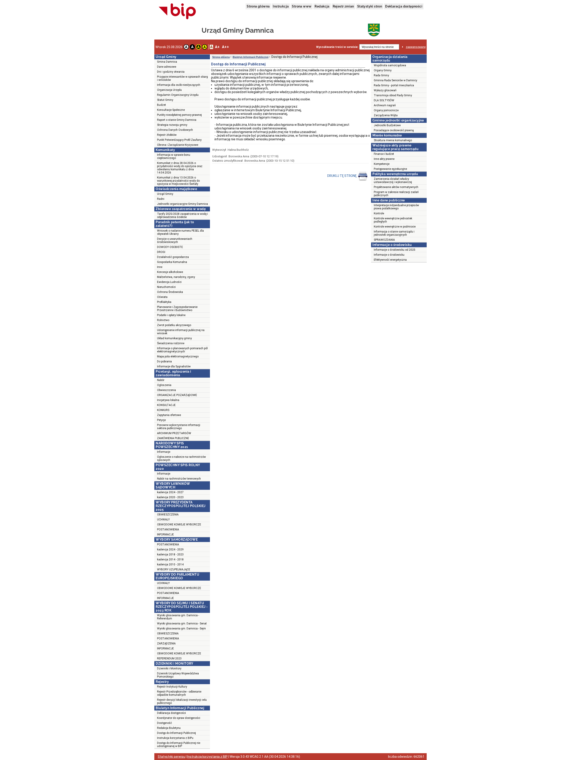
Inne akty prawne (384, 159)
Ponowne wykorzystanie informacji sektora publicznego (178, 426)
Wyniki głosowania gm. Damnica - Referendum (178, 617)
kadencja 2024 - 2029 (170, 549)
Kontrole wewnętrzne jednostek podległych (393, 220)
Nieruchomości (166, 287)
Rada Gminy (381, 75)
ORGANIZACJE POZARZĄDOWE (177, 395)
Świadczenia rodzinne (170, 343)
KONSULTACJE (166, 405)
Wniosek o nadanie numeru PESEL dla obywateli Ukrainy (180, 232)
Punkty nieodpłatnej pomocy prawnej (179, 114)
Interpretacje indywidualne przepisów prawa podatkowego (396, 207)
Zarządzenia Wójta (386, 115)
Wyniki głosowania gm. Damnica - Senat (182, 623)
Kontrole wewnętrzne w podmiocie (395, 226)
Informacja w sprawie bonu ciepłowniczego (173, 156)
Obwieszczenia (166, 390)
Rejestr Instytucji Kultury (172, 686)
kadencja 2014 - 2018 (170, 559)
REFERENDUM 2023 (169, 658)
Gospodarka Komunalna (172, 262)
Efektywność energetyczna (390, 259)
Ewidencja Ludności (169, 282)
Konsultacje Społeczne (171, 109)
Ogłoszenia (164, 385)
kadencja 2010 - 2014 (170, 564)
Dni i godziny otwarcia (171, 71)
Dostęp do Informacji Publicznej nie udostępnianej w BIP (178, 744)
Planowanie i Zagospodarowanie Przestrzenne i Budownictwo (177, 308)
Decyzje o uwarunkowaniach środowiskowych (174, 240)
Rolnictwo (163, 320)
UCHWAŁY (163, 519)
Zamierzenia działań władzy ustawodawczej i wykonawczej (393, 180)
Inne (159, 267)
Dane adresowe (166, 66)
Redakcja (322, 6)
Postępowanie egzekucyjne (390, 169)
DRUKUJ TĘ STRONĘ (342, 176)
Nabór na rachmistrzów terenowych (179, 478)
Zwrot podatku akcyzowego (174, 325)
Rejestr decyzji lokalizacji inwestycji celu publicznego (182, 701)
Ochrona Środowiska (170, 292)
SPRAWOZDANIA (384, 239)
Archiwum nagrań (385, 105)
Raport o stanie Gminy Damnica (176, 119)
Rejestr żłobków (167, 134)
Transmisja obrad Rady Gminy (393, 95)
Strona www (301, 6)
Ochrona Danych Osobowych (175, 129)
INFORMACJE (165, 534)
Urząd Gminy (165, 194)
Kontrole (379, 213)
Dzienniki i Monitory (169, 668)
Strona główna (258, 6)
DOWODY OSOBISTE (170, 247)
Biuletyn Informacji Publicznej (250, 57)
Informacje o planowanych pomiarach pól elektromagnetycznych (182, 350)
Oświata (162, 297)
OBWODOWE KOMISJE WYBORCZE (179, 524)
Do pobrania (164, 361)
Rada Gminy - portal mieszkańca (394, 85)
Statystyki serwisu (171, 756)
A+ (217, 47)
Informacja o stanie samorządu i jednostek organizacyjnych (394, 233)
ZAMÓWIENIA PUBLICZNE (173, 438)
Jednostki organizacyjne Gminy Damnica (182, 203)
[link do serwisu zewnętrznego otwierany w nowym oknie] (177, 11)
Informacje (163, 451)
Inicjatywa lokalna (168, 400)
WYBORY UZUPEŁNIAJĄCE (173, 569)
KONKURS (163, 410)
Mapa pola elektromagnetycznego (178, 356)
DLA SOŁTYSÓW (384, 100)
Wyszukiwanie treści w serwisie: (337, 47)
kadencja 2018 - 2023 (170, 554)
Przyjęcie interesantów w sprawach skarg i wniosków (182, 78)
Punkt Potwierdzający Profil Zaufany (179, 139)
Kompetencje (381, 164)
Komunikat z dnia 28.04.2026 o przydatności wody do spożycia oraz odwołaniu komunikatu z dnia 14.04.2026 (179, 167)
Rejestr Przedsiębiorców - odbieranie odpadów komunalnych (179, 693)
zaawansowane (416, 47)
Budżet (161, 104)
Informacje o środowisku (389, 254)
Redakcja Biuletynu (169, 728)
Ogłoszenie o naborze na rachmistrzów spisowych (181, 458)
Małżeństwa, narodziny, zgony (176, 277)
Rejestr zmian (343, 6)
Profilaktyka (164, 302)
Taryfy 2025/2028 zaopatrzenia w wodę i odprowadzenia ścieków (182, 215)
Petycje (161, 420)
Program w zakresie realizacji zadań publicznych (396, 194)
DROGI (161, 252)
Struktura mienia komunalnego (393, 140)
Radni (160, 199)
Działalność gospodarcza (173, 257)
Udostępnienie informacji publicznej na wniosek (180, 332)
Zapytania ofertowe (169, 415)
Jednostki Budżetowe (387, 125)
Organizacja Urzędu (169, 90)
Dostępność (164, 723)
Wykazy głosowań (385, 90)
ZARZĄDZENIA (166, 643)
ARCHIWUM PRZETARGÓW (174, 433)
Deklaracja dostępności (403, 6)
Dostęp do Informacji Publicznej (176, 733)
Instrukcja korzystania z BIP (207, 756)
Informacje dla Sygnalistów (174, 366)
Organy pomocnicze (386, 110)
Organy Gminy (382, 70)
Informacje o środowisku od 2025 (394, 249)
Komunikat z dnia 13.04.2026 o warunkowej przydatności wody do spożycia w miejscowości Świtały (178, 181)
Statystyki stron (369, 6)
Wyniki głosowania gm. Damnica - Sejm (181, 628)
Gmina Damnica (167, 61)
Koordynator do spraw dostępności (178, 718)
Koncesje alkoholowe (170, 272)
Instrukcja (281, 6)
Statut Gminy (165, 99)
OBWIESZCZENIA (168, 514)
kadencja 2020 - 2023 (170, 497)
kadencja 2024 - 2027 (170, 492)
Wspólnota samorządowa (390, 65)
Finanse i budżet (384, 154)
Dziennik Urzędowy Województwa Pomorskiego (178, 675)
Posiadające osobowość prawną (394, 130)
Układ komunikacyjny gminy (174, 338)
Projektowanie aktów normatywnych (396, 187)
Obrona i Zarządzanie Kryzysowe (177, 144)
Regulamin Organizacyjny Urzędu (178, 95)
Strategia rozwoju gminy (172, 124)
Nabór (160, 380)
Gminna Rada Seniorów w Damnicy (395, 80)
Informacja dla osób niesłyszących (178, 85)
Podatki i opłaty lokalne (171, 315)
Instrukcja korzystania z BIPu (175, 738)
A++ (225, 47)
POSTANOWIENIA (168, 529)
